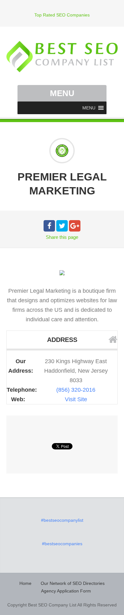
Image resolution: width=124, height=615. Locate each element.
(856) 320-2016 (75, 390)
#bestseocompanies (62, 543)
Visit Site (76, 399)
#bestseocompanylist (62, 520)
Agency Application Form (66, 590)
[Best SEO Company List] (62, 56)
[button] (88, 107)
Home (25, 583)
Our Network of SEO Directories (73, 583)
